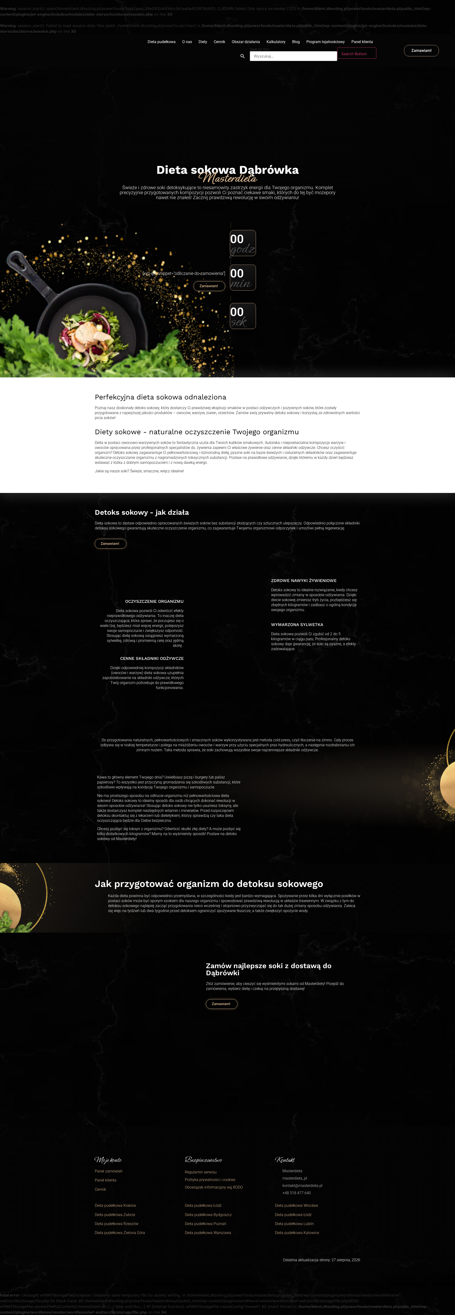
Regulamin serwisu (201, 1172)
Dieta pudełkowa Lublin (294, 1223)
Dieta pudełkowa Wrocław (296, 1205)
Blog (296, 42)
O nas (187, 42)
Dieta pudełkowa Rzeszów (116, 1223)
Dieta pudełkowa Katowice (297, 1232)
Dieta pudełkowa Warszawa (208, 1232)
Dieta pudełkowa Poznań (205, 1223)
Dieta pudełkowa (162, 42)
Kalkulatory (276, 42)
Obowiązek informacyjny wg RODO (214, 1187)
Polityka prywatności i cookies (210, 1179)
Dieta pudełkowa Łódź (203, 1205)
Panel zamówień (109, 1171)
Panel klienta (362, 42)
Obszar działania (246, 42)
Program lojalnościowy (325, 42)
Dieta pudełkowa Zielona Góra (120, 1232)
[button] (243, 56)
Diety (203, 42)
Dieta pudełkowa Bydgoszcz (208, 1214)
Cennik (219, 42)
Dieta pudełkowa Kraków (115, 1205)
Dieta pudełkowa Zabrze (115, 1214)
